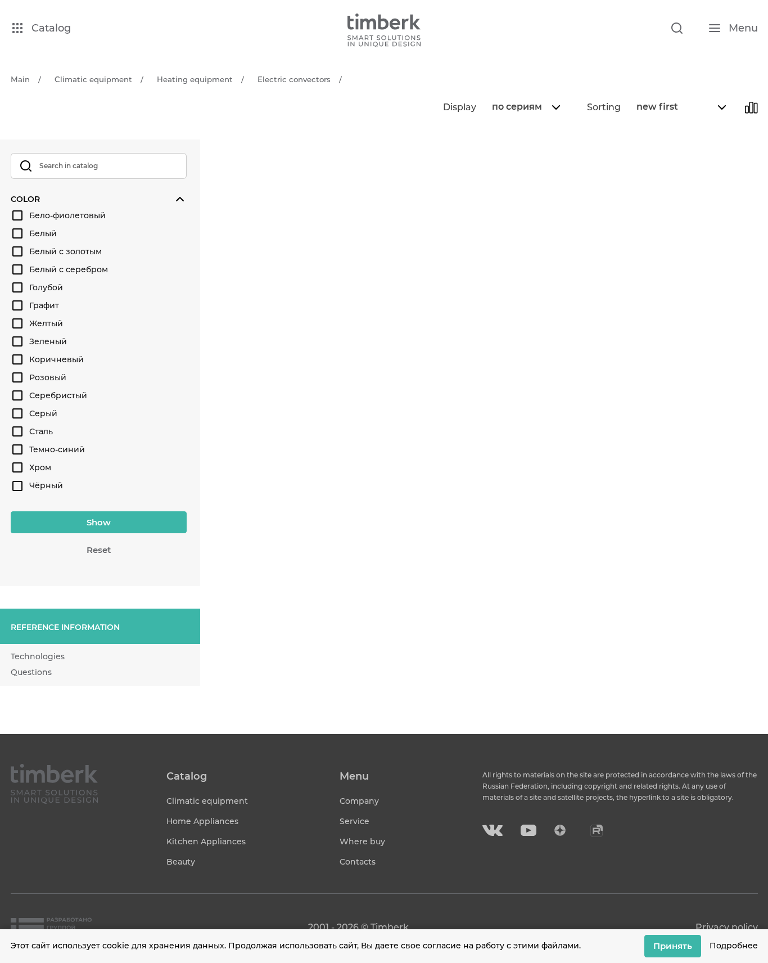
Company (359, 801)
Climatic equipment (207, 801)
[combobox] (524, 107)
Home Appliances (202, 821)
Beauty (180, 862)
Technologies (38, 656)
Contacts (358, 862)
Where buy (362, 841)
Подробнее (734, 945)
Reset (99, 549)
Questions (31, 672)
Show (99, 522)
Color (25, 199)
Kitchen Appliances (206, 841)
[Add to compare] (751, 107)
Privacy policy (726, 927)
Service (354, 821)
